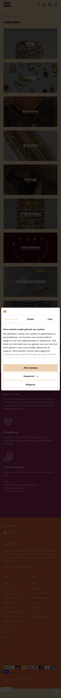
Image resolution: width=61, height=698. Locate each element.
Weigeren (30, 384)
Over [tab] (50, 319)
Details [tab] (30, 319)
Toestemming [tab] (11, 319)
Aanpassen (28, 376)
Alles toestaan (31, 367)
